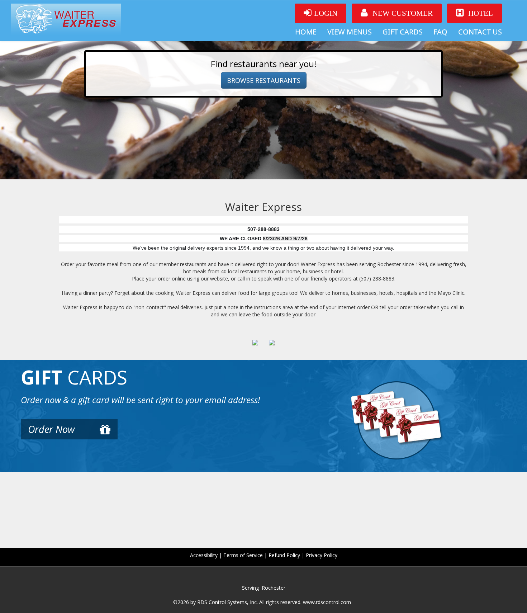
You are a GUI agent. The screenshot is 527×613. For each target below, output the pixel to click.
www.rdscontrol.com (327, 602)
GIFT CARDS (403, 32)
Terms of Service (243, 555)
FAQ (440, 32)
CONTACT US (480, 32)
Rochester (273, 587)
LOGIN (325, 13)
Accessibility (204, 555)
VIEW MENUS (349, 32)
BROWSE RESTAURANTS (263, 80)
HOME (306, 32)
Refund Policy (284, 555)
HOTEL (479, 13)
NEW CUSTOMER (402, 13)
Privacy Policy (321, 555)
